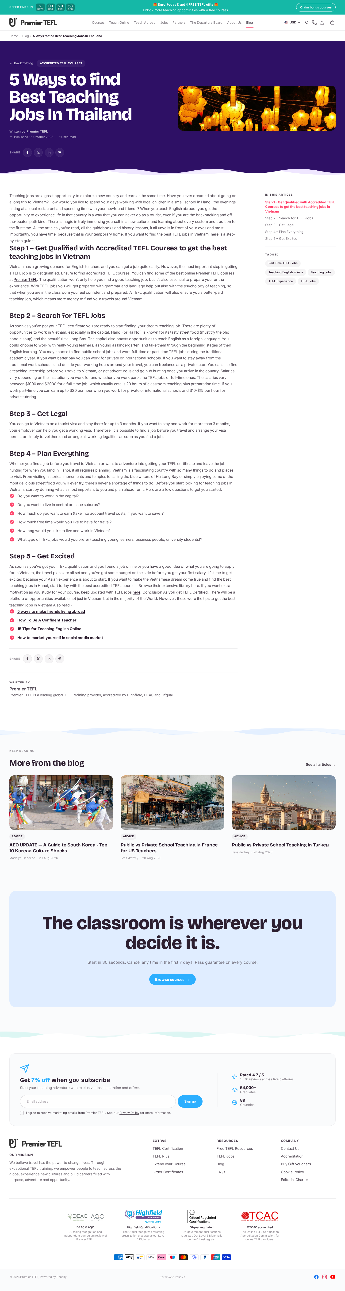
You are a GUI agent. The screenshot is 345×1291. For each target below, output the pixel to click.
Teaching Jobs (321, 272)
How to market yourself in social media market (60, 637)
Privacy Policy (129, 1113)
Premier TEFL (25, 279)
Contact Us (290, 1148)
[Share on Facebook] (27, 152)
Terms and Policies (172, 1277)
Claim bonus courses (316, 7)
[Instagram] (324, 1277)
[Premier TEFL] (65, 1143)
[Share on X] (38, 152)
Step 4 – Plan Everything (284, 232)
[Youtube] (333, 1277)
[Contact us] (314, 23)
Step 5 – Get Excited (281, 238)
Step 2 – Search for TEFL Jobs (289, 218)
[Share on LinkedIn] (49, 152)
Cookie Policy (292, 1172)
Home (13, 36)
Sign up (190, 1101)
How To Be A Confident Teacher (47, 620)
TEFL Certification (168, 1148)
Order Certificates (168, 1172)
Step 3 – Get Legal (279, 225)
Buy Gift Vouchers (296, 1164)
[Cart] (332, 23)
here (195, 585)
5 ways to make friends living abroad (51, 611)
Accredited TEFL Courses (61, 63)
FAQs (221, 1172)
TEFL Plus (161, 1156)
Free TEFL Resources (235, 1148)
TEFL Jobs (308, 281)
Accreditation (292, 1156)
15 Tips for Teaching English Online (49, 628)
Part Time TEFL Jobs (283, 263)
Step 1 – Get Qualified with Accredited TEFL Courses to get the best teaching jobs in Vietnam (300, 206)
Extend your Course (169, 1164)
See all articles (321, 764)
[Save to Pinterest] (59, 152)
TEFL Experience (280, 281)
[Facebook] (316, 1277)
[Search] (307, 23)
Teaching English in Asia (285, 272)
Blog (25, 36)
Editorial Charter (294, 1179)
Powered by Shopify (53, 1277)
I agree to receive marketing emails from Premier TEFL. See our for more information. (98, 1113)
